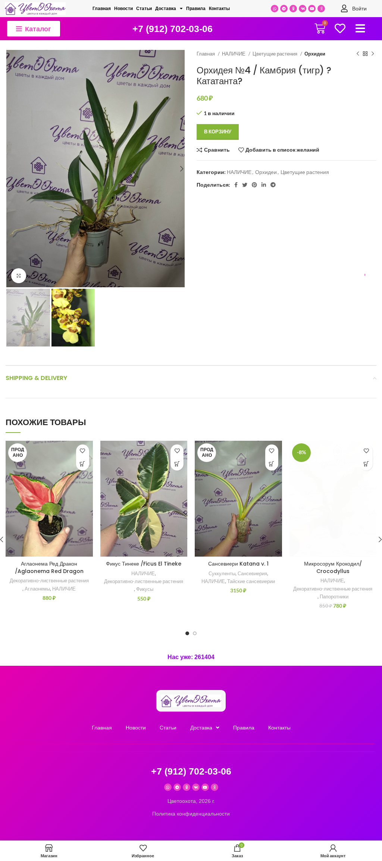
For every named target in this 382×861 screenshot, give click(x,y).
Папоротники (334, 596)
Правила (196, 8)
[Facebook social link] (236, 185)
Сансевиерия (252, 573)
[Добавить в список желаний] (82, 451)
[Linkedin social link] (263, 185)
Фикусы (144, 589)
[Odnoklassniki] (293, 8)
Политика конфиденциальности (191, 814)
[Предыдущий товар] (357, 54)
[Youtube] (312, 8)
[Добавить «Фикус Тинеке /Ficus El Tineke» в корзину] (177, 464)
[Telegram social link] (273, 185)
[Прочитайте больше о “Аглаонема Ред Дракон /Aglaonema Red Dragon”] (82, 464)
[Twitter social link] (245, 185)
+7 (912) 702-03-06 (172, 28)
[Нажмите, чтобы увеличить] (18, 275)
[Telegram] (284, 8)
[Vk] (302, 8)
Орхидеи (314, 54)
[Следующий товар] (372, 54)
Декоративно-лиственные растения (49, 580)
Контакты (219, 8)
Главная (102, 8)
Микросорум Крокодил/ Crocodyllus (333, 567)
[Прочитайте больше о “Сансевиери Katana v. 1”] (271, 464)
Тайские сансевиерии (251, 581)
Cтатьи (144, 8)
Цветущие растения (275, 54)
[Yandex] (321, 8)
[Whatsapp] (274, 8)
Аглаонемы (37, 589)
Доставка (165, 8)
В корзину (217, 131)
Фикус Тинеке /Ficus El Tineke (143, 563)
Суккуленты (222, 573)
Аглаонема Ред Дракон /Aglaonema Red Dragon (49, 567)
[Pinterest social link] (254, 185)
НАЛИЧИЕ (234, 54)
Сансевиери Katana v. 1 (238, 563)
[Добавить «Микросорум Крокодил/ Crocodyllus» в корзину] (366, 464)
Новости (123, 8)
